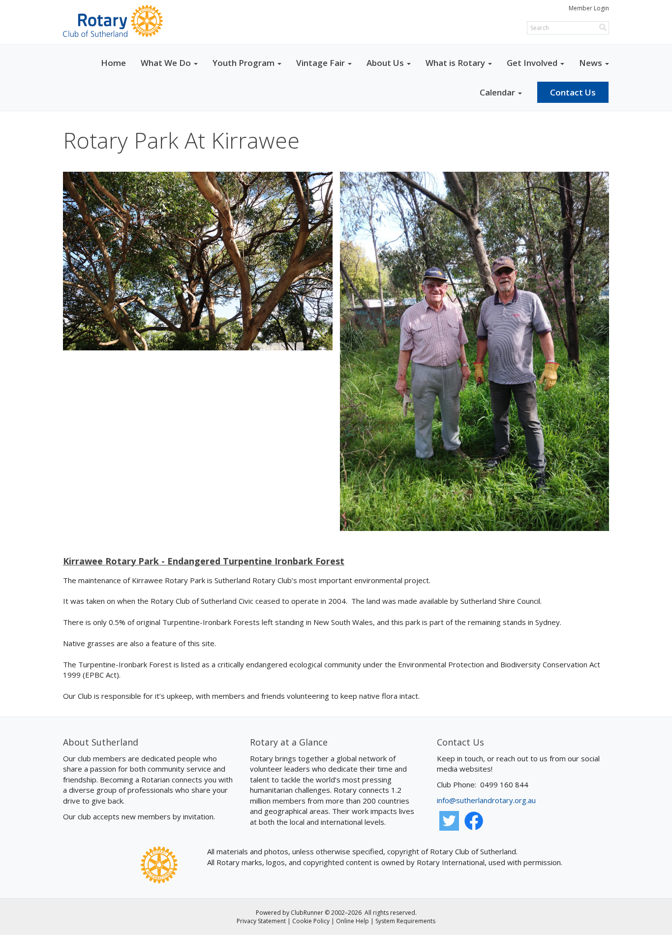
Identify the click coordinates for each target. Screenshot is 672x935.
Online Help (352, 921)
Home (113, 62)
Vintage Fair (320, 62)
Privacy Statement (261, 921)
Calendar (497, 92)
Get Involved (532, 62)
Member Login (589, 8)
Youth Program (244, 62)
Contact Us (573, 92)
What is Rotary (455, 62)
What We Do (166, 62)
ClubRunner (307, 912)
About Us (385, 62)
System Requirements (405, 921)
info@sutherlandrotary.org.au (486, 800)
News (590, 62)
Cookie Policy (311, 921)
